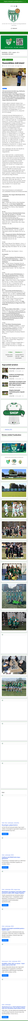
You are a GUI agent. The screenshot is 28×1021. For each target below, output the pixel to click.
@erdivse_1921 (8, 429)
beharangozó (5, 961)
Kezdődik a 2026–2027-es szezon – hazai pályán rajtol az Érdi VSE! (13, 964)
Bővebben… (5, 833)
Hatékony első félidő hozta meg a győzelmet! (11, 857)
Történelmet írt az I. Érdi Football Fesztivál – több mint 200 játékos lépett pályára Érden (14, 1007)
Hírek (4, 59)
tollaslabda (9, 59)
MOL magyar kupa (15, 889)
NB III (12, 855)
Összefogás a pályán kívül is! (17, 368)
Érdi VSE (5, 66)
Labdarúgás (10, 823)
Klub (6, 823)
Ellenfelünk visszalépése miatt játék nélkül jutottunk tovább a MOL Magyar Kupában (17, 383)
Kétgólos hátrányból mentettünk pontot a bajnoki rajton (16, 392)
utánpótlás (16, 823)
